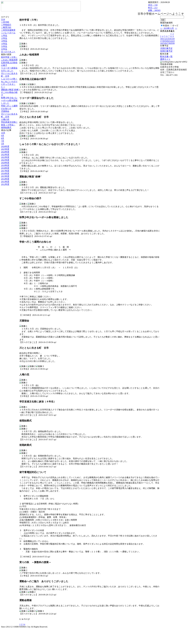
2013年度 (5, 182)
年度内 (166, 25)
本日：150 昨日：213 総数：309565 (154, 7)
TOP (3, 19)
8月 (2, 138)
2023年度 (5, 154)
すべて (175, 25)
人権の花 (5, 119)
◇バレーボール (8, 33)
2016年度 (5, 173)
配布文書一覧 (166, 56)
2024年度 (5, 152)
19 (165, 41)
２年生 (4, 38)
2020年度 (5, 163)
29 (171, 43)
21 (169, 41)
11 (163, 38)
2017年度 (5, 171)
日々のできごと (8, 52)
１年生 (4, 35)
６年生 (4, 49)
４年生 (4, 44)
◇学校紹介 (6, 25)
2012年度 (5, 184)
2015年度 (5, 176)
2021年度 (5, 160)
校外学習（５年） (9, 57)
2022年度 (5, 157)
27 (167, 43)
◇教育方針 (6, 27)
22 (171, 41)
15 (171, 38)
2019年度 (5, 165)
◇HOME (5, 22)
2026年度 (5, 146)
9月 (2, 136)
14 (169, 38)
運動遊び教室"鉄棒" (10, 90)
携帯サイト (165, 59)
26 (165, 43)
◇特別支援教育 (8, 30)
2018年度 (5, 168)
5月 (2, 144)
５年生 (4, 46)
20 (167, 41)
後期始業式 (6, 127)
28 (169, 43)
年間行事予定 (166, 51)
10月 (3, 133)
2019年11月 (169, 28)
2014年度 (5, 179)
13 (167, 38)
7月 (2, 141)
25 (163, 43)
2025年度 (5, 149)
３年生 (4, 41)
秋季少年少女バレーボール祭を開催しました (9, 100)
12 (165, 38)
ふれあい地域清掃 (9, 60)
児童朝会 (5, 111)
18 (163, 41)
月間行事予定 (166, 48)
